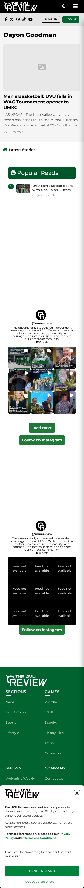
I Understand (42, 871)
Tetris (49, 743)
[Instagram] (18, 19)
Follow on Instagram (42, 440)
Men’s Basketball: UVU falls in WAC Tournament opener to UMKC (38, 101)
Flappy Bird (54, 733)
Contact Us (54, 778)
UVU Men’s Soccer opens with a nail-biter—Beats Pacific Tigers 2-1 (52, 188)
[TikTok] (24, 19)
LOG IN (71, 19)
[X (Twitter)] (12, 19)
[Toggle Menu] (75, 6)
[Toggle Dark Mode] (64, 6)
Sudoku (51, 722)
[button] (77, 793)
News (10, 702)
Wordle (51, 702)
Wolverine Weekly (20, 778)
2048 (49, 712)
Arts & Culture (17, 712)
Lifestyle (12, 733)
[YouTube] (30, 19)
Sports (11, 722)
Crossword (53, 753)
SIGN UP (51, 19)
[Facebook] (6, 19)
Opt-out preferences (39, 881)
